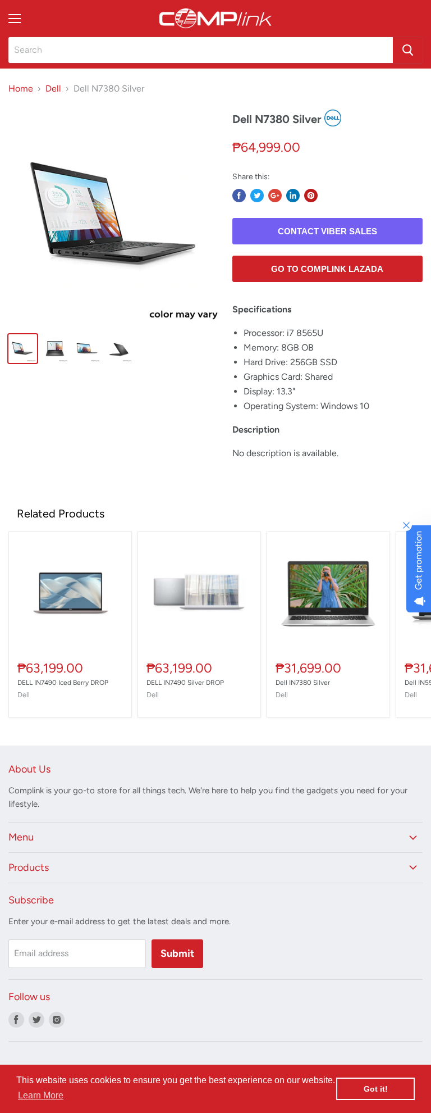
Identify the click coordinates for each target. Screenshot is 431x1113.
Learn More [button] (40, 1095)
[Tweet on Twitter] (257, 195)
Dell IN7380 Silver (303, 683)
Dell (53, 89)
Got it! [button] (376, 1088)
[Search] (408, 50)
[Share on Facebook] (239, 195)
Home (20, 89)
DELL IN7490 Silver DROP (185, 683)
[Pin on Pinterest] (311, 195)
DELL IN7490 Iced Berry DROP (62, 683)
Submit (177, 953)
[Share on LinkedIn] (293, 195)
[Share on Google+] (275, 195)
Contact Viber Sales (327, 231)
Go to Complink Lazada (327, 269)
